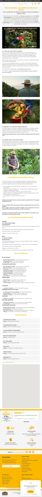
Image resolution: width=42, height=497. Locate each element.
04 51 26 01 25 (13, 69)
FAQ (22, 477)
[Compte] (36, 4)
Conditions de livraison (26, 478)
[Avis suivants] (39, 416)
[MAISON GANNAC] (21, 4)
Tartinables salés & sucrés (7, 478)
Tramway (4, 248)
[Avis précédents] (12, 416)
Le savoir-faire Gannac (26, 463)
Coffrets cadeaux (5, 483)
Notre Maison (24, 462)
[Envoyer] (19, 466)
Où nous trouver (25, 466)
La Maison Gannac (25, 458)
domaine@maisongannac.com (24, 69)
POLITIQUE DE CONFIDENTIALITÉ (20, 492)
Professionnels (25, 471)
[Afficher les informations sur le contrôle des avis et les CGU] (10, 418)
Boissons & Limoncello (6, 477)
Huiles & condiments (6, 480)
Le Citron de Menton (26, 465)
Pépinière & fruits (5, 481)
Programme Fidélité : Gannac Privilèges (30, 460)
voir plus (15, 416)
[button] (3, 4)
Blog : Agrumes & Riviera (27, 470)
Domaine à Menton (25, 16)
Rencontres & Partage (26, 468)
